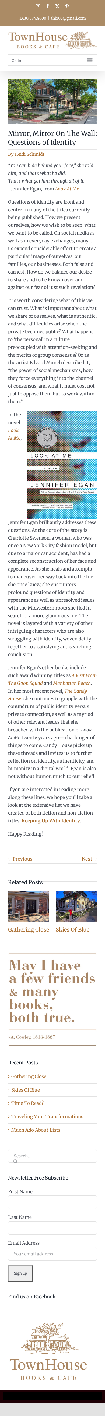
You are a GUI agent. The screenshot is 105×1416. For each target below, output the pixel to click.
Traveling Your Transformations (47, 1117)
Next (87, 859)
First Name (20, 1192)
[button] (12, 912)
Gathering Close (28, 929)
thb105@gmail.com (68, 18)
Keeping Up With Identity (51, 821)
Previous (22, 859)
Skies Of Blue (72, 929)
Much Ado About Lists (35, 1130)
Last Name (20, 1217)
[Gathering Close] (28, 894)
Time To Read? (27, 1103)
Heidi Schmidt (29, 154)
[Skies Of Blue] (76, 894)
